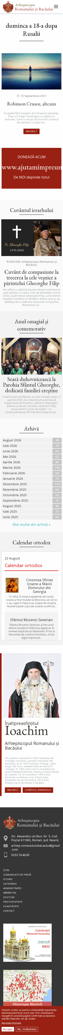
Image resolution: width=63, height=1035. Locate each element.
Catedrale (10, 883)
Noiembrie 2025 (14, 489)
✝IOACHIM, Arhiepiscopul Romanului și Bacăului (31, 263)
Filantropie (11, 906)
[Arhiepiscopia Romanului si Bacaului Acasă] (27, 6)
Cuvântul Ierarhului (38, 789)
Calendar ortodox (23, 565)
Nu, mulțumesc (27, 1029)
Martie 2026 (12, 468)
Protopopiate (12, 901)
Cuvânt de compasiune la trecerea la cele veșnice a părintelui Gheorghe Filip (31, 277)
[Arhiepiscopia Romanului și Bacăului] (31, 821)
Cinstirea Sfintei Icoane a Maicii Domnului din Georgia (39, 585)
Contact (9, 910)
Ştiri (6, 870)
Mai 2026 (9, 457)
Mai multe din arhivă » (31, 524)
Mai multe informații (11, 1023)
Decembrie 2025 (15, 484)
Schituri (9, 897)
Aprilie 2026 (11, 462)
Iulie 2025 (10, 511)
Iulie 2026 (10, 446)
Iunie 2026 (10, 451)
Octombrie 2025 (15, 495)
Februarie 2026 (14, 473)
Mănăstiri (9, 892)
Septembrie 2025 (15, 500)
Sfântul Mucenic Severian (31, 620)
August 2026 (12, 440)
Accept (8, 1029)
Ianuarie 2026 (13, 478)
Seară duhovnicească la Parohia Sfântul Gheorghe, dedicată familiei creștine (31, 384)
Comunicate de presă (17, 874)
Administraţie (12, 888)
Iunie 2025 (10, 517)
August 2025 (12, 506)
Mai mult (31, 131)
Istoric (8, 879)
